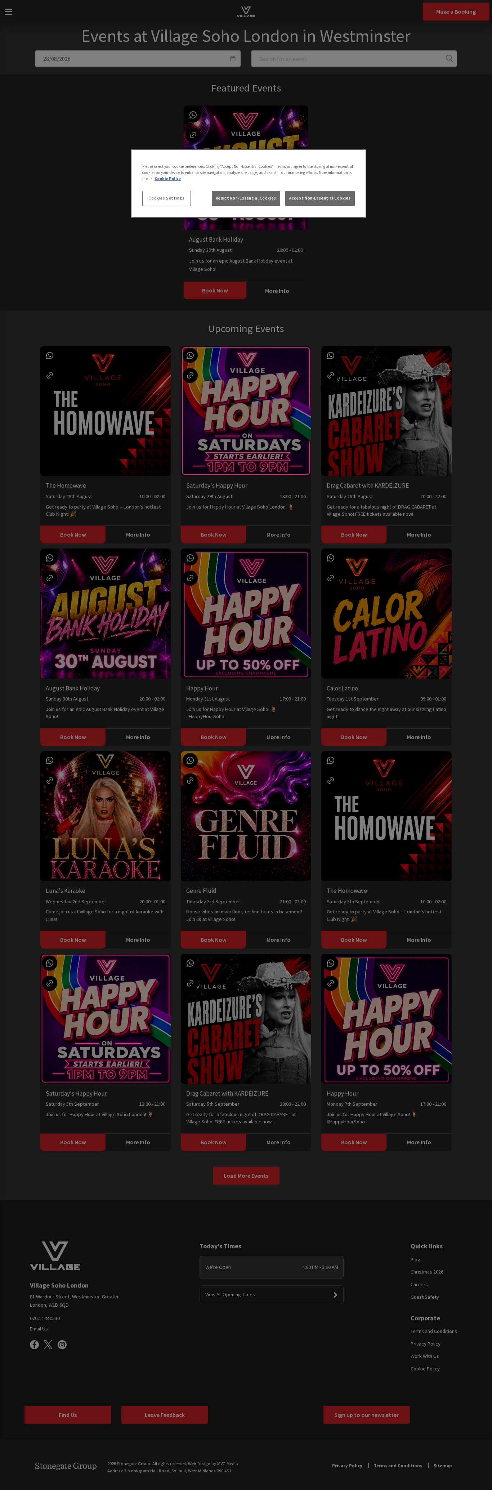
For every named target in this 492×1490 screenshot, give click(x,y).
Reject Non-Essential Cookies (246, 198)
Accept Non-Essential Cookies (320, 198)
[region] (248, 183)
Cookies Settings (166, 198)
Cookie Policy (168, 178)
